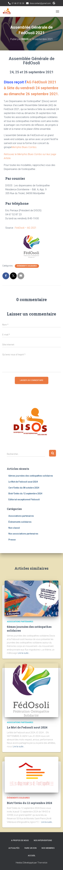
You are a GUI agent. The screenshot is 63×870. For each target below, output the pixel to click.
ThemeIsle (42, 862)
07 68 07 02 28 (18, 3)
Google (54, 3)
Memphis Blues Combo (23, 147)
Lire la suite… (24, 653)
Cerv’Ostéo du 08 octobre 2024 (23, 487)
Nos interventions (43, 840)
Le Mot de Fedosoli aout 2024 (23, 482)
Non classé (14, 528)
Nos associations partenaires (23, 533)
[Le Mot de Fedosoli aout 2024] (31, 690)
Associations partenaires (21, 516)
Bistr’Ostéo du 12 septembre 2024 (25, 493)
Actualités (13, 848)
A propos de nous (20, 840)
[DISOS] (8, 11)
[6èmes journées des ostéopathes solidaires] (31, 598)
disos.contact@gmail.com (40, 3)
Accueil (31, 856)
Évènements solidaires (27, 266)
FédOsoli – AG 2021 (25, 227)
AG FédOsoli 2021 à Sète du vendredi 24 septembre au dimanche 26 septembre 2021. (31, 88)
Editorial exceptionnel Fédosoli (24, 499)
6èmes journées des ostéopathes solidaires (30, 476)
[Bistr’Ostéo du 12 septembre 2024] (31, 774)
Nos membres (48, 848)
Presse (12, 539)
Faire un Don (30, 848)
